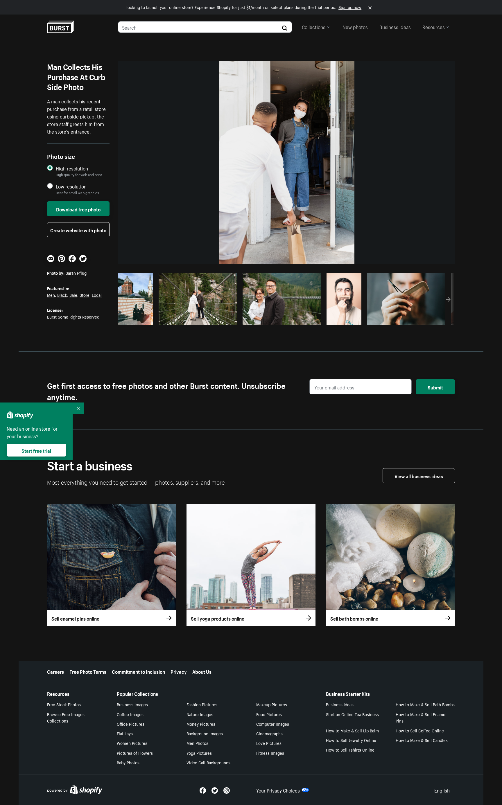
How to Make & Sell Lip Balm (352, 730)
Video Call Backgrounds (208, 762)
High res (197, 319)
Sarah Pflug (76, 272)
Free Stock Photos (64, 704)
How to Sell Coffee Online (420, 730)
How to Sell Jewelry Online (351, 740)
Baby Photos (128, 762)
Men (51, 295)
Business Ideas (340, 704)
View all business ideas (419, 475)
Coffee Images (130, 714)
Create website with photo (78, 229)
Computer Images (272, 723)
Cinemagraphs (269, 733)
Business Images (132, 704)
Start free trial (36, 450)
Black (62, 295)
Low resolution (71, 186)
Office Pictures (130, 723)
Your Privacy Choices (278, 790)
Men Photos (197, 743)
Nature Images (200, 714)
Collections (313, 26)
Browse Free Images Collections (66, 717)
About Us (201, 671)
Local (97, 295)
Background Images (205, 733)
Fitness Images (270, 753)
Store (84, 295)
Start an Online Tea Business (352, 714)
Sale (73, 295)
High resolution (72, 168)
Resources (433, 26)
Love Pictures (269, 743)
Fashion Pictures (202, 704)
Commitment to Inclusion (138, 671)
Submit (435, 387)
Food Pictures (269, 714)
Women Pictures (132, 743)
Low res (137, 319)
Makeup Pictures (271, 704)
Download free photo (78, 209)
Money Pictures (201, 723)
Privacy (179, 671)
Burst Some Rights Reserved (73, 316)
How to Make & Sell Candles (422, 740)
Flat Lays (125, 733)
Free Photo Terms (87, 671)
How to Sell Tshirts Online (350, 749)
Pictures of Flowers (135, 753)
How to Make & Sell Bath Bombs (425, 704)
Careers (55, 671)
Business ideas (395, 26)
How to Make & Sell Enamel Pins (421, 717)
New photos (355, 26)
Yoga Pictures (199, 753)
